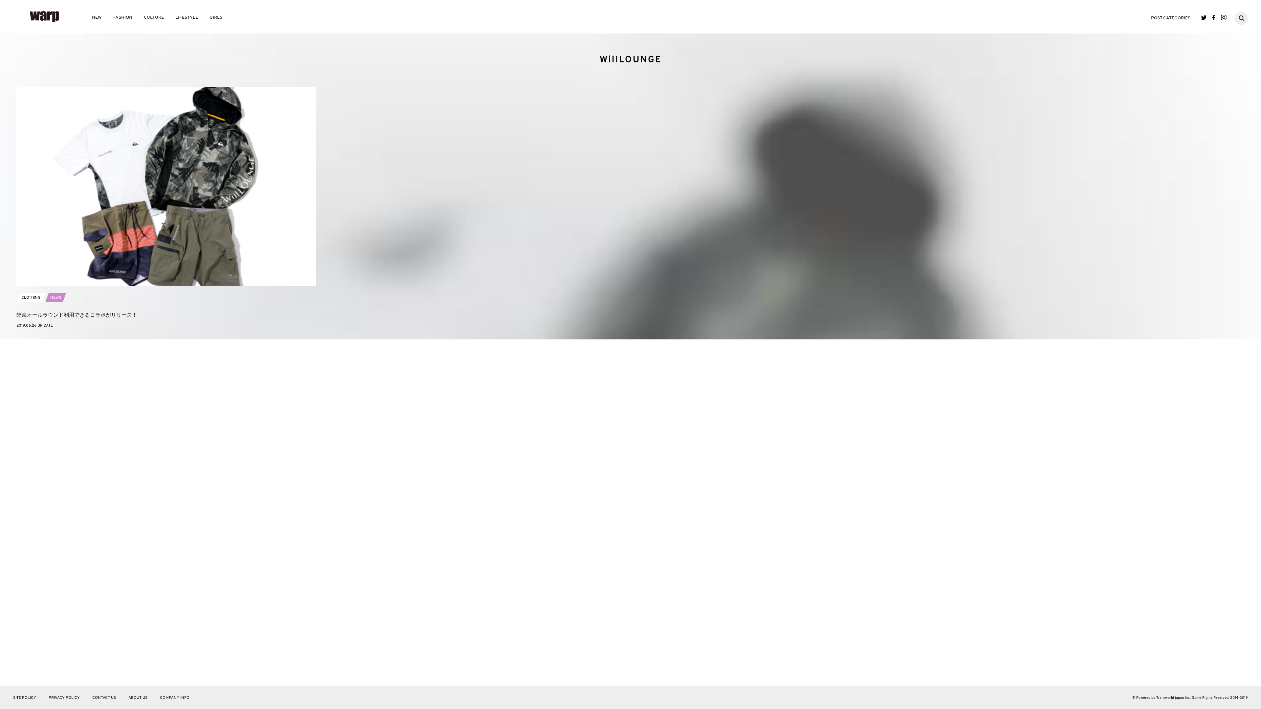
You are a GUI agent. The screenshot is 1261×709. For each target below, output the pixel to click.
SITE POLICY (24, 698)
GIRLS (216, 17)
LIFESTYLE (186, 17)
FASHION (122, 17)
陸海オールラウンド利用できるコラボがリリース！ (76, 315)
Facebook (1214, 17)
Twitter (1204, 17)
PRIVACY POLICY (64, 698)
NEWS (55, 298)
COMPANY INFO (174, 698)
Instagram (1224, 17)
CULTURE (154, 17)
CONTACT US (104, 698)
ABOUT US (137, 698)
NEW (97, 17)
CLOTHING (30, 298)
